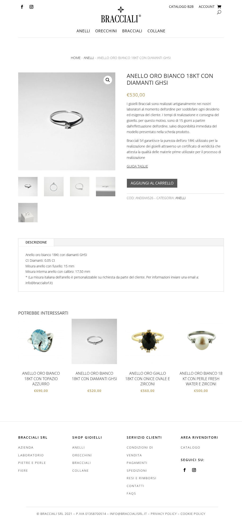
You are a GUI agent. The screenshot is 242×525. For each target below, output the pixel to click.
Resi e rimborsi (141, 478)
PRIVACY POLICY (164, 514)
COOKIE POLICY (193, 514)
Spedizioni (137, 470)
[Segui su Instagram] (31, 7)
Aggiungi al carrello (152, 183)
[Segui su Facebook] (22, 7)
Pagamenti (137, 463)
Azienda (26, 447)
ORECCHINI (106, 31)
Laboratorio (31, 455)
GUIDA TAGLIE (137, 166)
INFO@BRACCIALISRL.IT (128, 514)
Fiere (23, 470)
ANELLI (83, 31)
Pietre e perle (32, 463)
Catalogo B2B (181, 7)
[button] (108, 80)
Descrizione (36, 242)
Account (207, 7)
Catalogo (190, 447)
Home (76, 57)
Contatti (135, 486)
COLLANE (156, 31)
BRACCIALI (132, 31)
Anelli (89, 57)
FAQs (131, 493)
